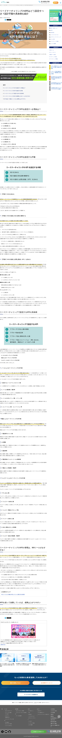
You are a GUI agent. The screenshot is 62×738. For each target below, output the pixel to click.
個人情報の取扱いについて (55, 718)
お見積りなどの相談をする (38, 731)
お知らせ (52, 714)
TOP (0, 5)
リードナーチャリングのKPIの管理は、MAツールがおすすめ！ (17, 96)
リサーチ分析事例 (18, 715)
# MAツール (51, 50)
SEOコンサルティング (8, 710)
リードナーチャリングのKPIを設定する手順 (13, 90)
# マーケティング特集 (53, 58)
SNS (51, 30)
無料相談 (55, 3)
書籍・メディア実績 (53, 723)
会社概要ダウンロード (46, 683)
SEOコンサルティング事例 (20, 710)
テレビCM (53, 39)
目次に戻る (59, 719)
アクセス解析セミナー (41, 712)
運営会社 (52, 716)
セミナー (38, 709)
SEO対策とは (53, 709)
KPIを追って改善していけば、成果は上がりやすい (15, 99)
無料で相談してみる (15, 683)
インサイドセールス (54, 34)
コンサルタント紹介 (54, 710)
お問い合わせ (53, 719)
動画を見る (3, 644)
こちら (35, 702)
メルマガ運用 (53, 43)
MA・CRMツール (54, 28)
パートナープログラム (8, 725)
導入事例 (16, 709)
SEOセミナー (40, 710)
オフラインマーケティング (56, 36)
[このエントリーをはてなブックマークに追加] (5, 19)
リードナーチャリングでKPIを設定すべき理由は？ (14, 88)
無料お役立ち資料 (53, 721)
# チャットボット (52, 52)
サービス (5, 709)
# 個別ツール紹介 (52, 54)
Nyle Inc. (29, 736)
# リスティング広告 (53, 56)
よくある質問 (53, 712)
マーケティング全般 (54, 41)
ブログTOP (5, 5)
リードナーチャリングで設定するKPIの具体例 (14, 93)
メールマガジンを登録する (31, 694)
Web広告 (52, 32)
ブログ (29, 709)
